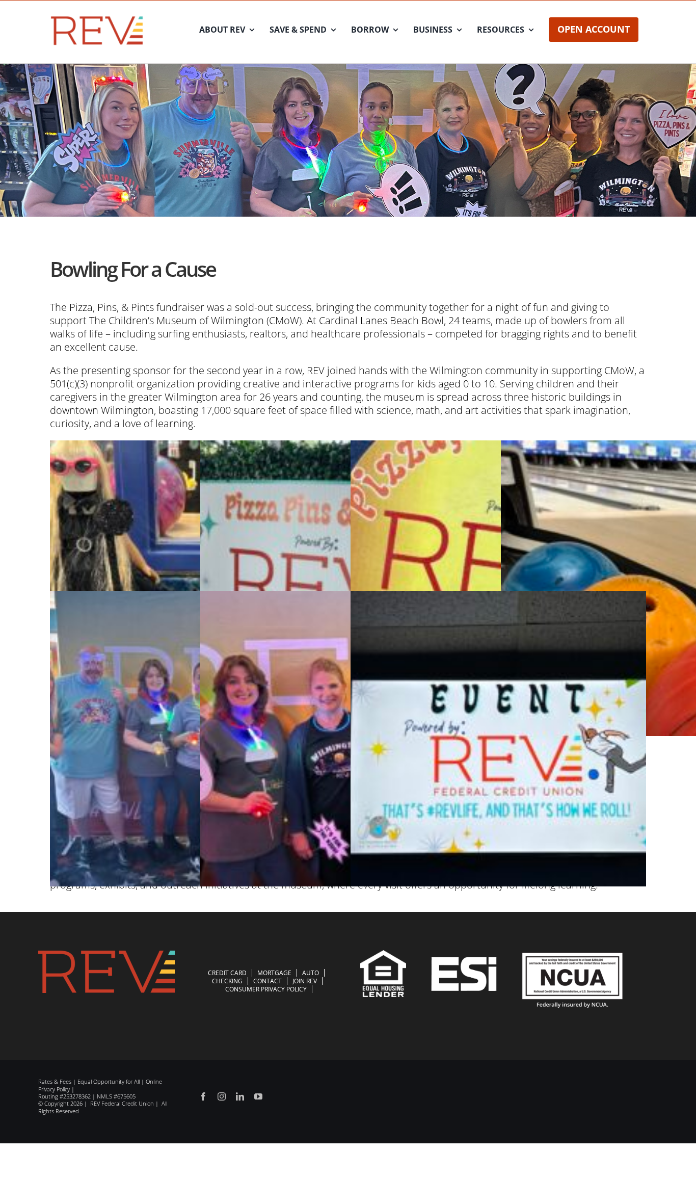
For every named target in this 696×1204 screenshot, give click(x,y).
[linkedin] (240, 1096)
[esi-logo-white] (464, 962)
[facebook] (203, 1096)
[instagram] (222, 1096)
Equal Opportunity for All (108, 1081)
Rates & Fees (54, 1081)
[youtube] (258, 1096)
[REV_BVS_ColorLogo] (97, 18)
